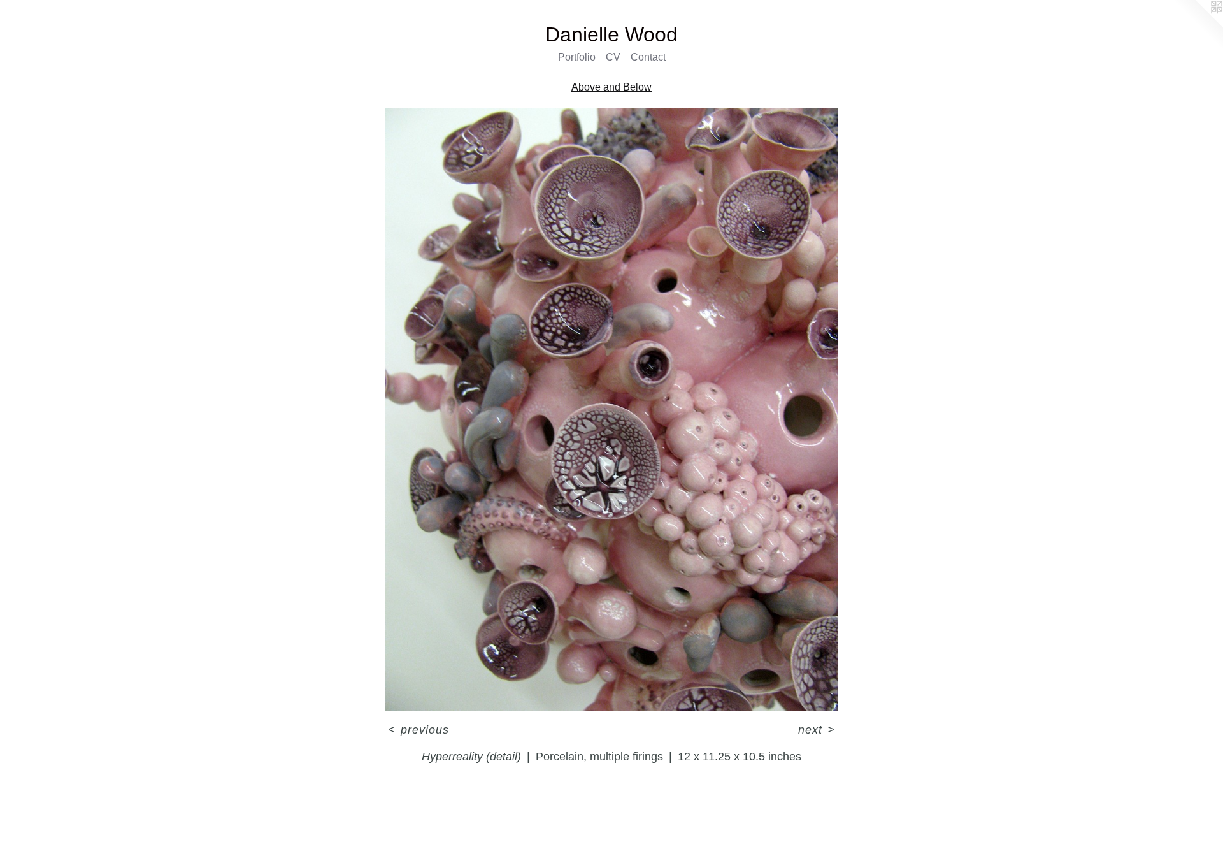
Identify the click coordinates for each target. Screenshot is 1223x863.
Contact (648, 57)
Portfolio (577, 57)
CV (613, 57)
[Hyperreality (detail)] (611, 410)
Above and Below (611, 87)
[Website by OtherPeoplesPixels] (1197, 25)
